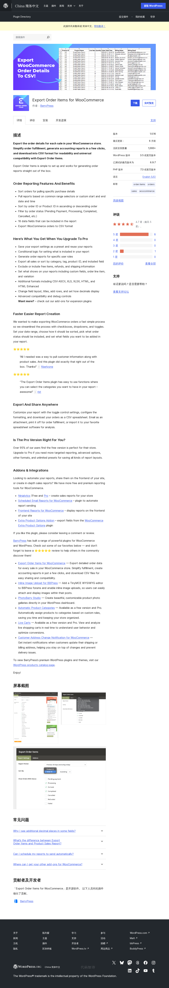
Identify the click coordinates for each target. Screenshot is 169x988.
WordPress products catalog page (34, 665)
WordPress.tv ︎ (80, 948)
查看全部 (150, 263)
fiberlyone (47, 366)
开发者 (75, 943)
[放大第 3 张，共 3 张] (101, 750)
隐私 (15, 948)
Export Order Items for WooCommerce (41, 563)
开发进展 (61, 120)
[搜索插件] (48, 37)
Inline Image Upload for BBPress (38, 583)
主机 (15, 943)
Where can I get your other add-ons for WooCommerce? (47, 864)
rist (39, 391)
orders (151, 184)
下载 (135, 103)
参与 (103, 932)
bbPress (136, 943)
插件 (44, 943)
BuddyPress (138, 948)
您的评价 (118, 263)
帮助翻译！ (100, 26)
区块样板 (47, 948)
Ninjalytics (24, 495)
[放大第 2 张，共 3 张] (101, 696)
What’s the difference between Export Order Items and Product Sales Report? (37, 842)
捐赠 (104, 943)
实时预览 (149, 103)
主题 (44, 938)
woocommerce (146, 191)
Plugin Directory (22, 16)
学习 (74, 932)
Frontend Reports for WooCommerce (41, 510)
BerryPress (46, 105)
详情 (19, 120)
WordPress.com (140, 932)
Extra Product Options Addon (36, 520)
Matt (134, 938)
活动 (103, 938)
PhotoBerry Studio (29, 598)
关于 (15, 932)
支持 (153, 120)
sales (134, 191)
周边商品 (107, 948)
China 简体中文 (52, 967)
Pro (46, 495)
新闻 (15, 938)
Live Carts (24, 622)
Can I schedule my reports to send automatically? (43, 854)
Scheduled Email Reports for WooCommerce (45, 500)
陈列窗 (45, 932)
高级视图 (118, 200)
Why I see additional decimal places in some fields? (44, 831)
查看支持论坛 (121, 291)
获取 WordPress (153, 5)
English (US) (149, 176)
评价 (32, 120)
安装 (45, 120)
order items (139, 184)
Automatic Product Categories (36, 607)
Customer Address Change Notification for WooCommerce (53, 637)
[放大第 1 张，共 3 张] (53, 696)
